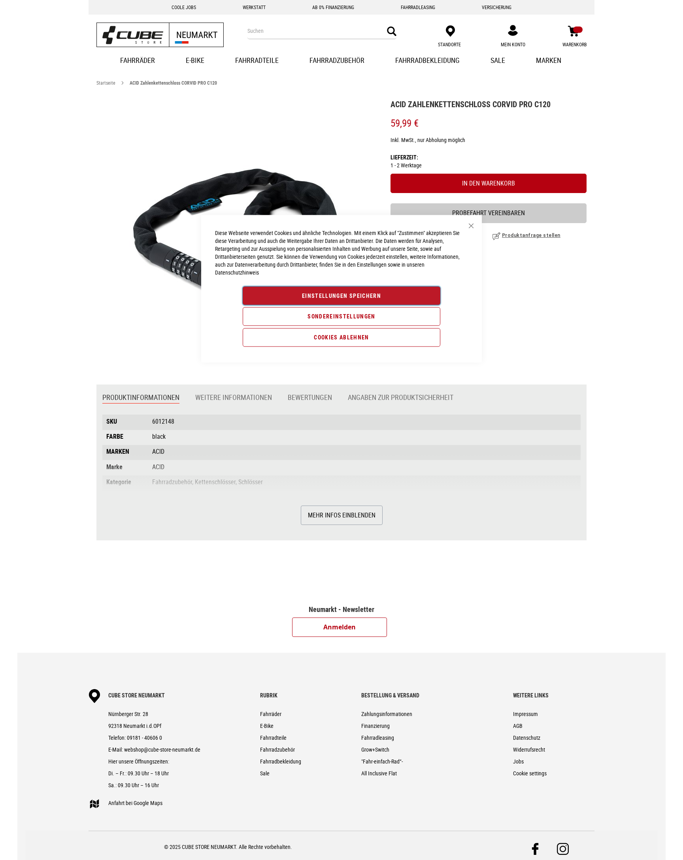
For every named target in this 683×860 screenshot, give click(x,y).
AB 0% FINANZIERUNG (333, 7)
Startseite (105, 83)
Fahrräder (270, 714)
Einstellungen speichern (341, 295)
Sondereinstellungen (341, 316)
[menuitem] (138, 61)
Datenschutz (526, 737)
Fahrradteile (273, 737)
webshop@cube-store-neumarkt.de (162, 749)
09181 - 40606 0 (144, 737)
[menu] (341, 61)
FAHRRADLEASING (418, 7)
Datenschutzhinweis (237, 272)
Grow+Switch (375, 749)
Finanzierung (375, 725)
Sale (265, 773)
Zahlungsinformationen (386, 714)
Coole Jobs (184, 7)
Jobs (518, 761)
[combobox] (321, 31)
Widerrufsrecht (529, 749)
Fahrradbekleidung (280, 761)
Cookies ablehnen (341, 337)
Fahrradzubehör (277, 749)
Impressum (525, 714)
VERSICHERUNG (496, 7)
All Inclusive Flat (379, 773)
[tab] (140, 397)
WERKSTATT (254, 7)
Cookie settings (530, 773)
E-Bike (267, 725)
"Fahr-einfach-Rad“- (382, 761)
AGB (518, 725)
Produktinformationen (140, 397)
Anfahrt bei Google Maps (135, 803)
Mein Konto (513, 44)
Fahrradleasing (377, 737)
